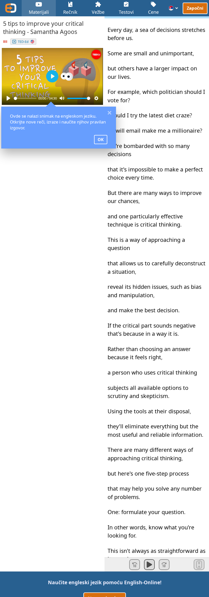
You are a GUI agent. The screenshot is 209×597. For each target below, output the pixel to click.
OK (101, 139)
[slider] (25, 98)
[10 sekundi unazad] (134, 564)
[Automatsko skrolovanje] (199, 564)
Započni (195, 8)
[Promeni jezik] (173, 8)
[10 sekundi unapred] (164, 564)
